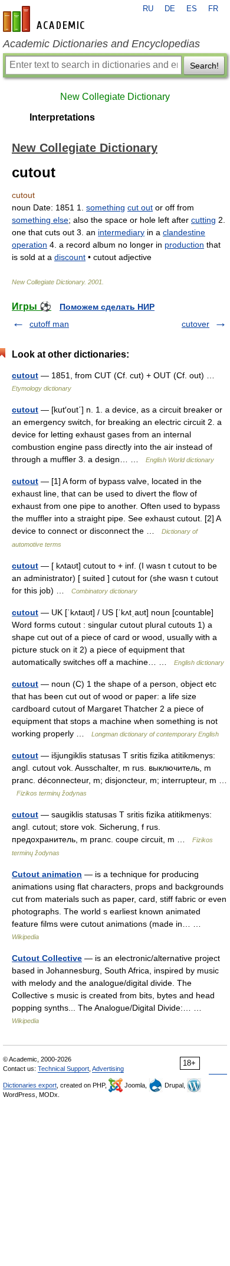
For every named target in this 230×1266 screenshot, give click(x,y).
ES (191, 9)
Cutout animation (47, 874)
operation (29, 244)
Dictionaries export (30, 1085)
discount (70, 257)
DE (170, 9)
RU (148, 9)
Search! (204, 65)
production (184, 244)
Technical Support (63, 1068)
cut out (140, 207)
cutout (25, 375)
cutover (195, 324)
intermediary (121, 232)
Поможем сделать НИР (107, 306)
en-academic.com (45, 19)
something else (40, 220)
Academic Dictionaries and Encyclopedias (101, 44)
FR (213, 9)
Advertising (108, 1068)
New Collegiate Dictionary (115, 97)
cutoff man (49, 324)
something (105, 207)
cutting (203, 220)
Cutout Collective (47, 958)
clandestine (184, 232)
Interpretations (62, 117)
